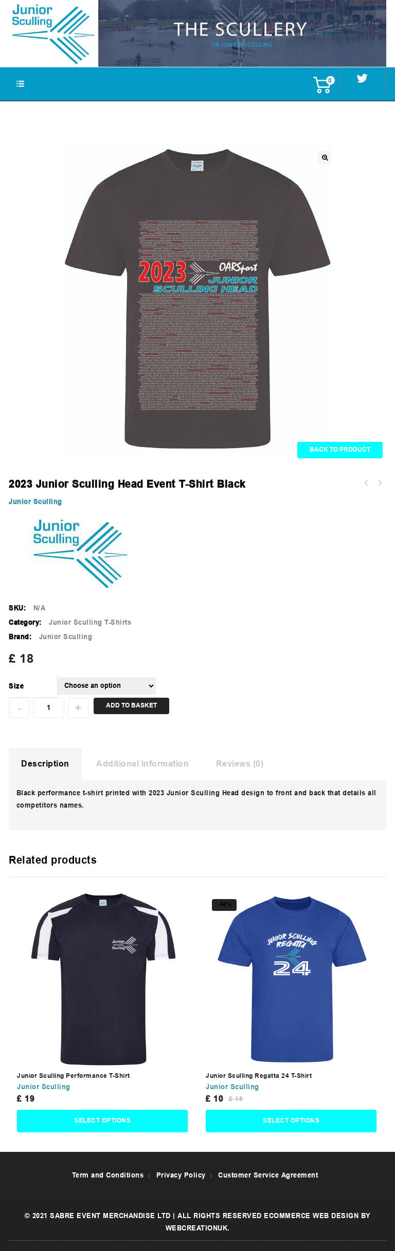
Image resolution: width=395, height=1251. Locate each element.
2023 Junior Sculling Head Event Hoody (379, 483)
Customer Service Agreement (268, 1175)
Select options (102, 1121)
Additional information (142, 764)
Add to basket (131, 706)
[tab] (45, 764)
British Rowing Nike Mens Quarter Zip (366, 483)
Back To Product (340, 450)
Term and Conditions (108, 1175)
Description (45, 764)
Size (16, 686)
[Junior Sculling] (197, 33)
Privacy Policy (181, 1175)
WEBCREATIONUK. (198, 1228)
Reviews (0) (240, 764)
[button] (324, 157)
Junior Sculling (35, 502)
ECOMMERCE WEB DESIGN (311, 1216)
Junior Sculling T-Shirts (90, 623)
